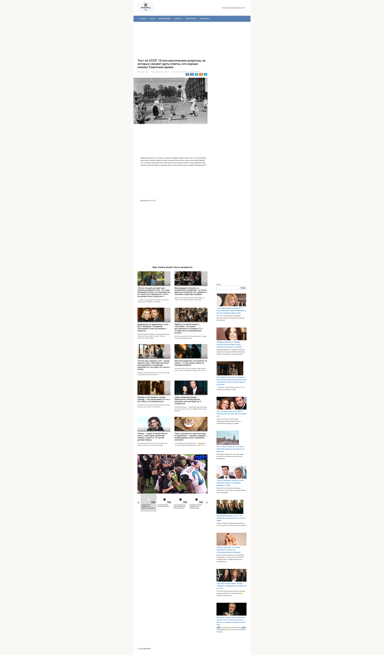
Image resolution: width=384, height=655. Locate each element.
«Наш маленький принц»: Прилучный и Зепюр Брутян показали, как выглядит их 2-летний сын (188, 400)
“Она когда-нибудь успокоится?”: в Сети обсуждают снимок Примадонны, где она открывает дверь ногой (231, 310)
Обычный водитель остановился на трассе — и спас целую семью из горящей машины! (190, 363)
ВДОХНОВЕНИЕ (164, 19)
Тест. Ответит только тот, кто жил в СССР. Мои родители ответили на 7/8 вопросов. (230, 449)
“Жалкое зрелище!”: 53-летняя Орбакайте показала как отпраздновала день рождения (228, 549)
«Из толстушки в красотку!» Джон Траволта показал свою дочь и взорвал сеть (231, 413)
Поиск (218, 285)
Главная (143, 19)
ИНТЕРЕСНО (204, 19)
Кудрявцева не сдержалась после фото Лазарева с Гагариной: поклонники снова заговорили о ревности (153, 327)
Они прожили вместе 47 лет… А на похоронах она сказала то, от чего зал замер (230, 518)
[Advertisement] (192, 39)
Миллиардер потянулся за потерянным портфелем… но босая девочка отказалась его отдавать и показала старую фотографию (190, 291)
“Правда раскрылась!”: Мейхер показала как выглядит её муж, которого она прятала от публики (229, 344)
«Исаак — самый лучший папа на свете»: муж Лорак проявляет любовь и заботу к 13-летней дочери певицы (152, 436)
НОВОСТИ (178, 19)
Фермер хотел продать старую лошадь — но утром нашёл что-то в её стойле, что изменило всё (154, 399)
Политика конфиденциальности (233, 8)
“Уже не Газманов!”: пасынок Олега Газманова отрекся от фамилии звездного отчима (230, 482)
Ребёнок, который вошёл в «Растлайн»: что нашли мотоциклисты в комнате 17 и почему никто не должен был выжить (188, 328)
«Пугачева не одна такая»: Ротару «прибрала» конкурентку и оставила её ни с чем (231, 586)
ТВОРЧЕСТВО (191, 19)
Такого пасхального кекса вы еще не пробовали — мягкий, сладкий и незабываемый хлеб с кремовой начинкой (190, 436)
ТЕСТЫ (152, 19)
